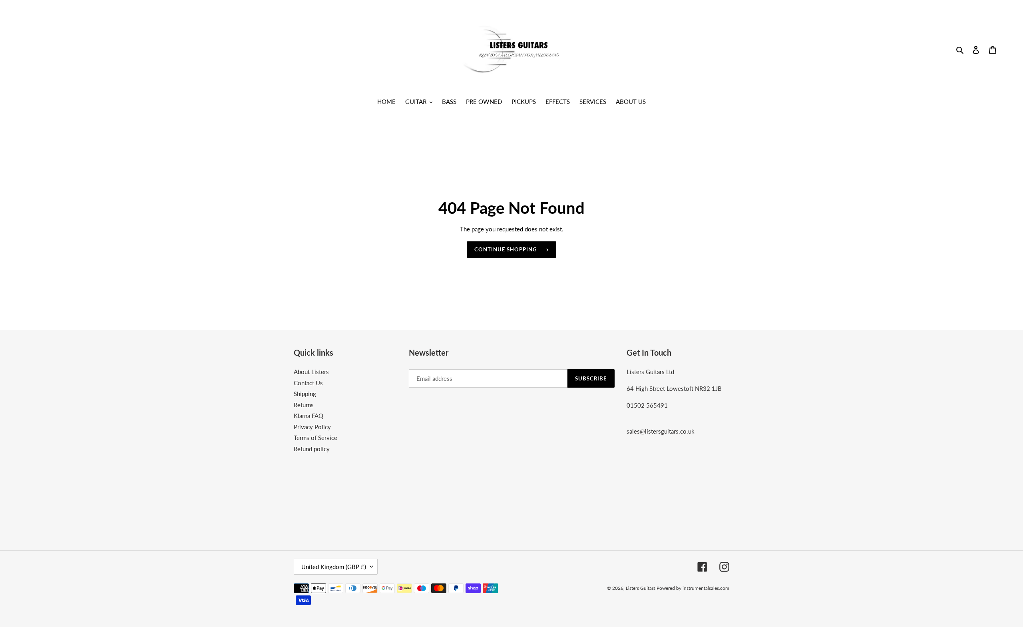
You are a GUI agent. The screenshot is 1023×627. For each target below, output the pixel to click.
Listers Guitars (641, 588)
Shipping (305, 393)
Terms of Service (315, 437)
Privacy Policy (312, 426)
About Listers (311, 371)
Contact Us (308, 382)
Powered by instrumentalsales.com (693, 588)
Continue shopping (505, 249)
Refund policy (312, 448)
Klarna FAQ (308, 415)
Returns (304, 404)
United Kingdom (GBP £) (333, 566)
